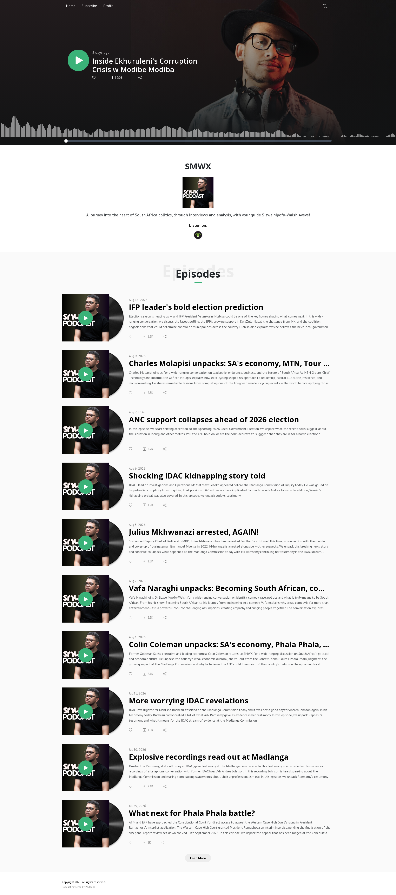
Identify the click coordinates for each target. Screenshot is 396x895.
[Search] (325, 6)
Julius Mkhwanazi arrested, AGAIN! (194, 532)
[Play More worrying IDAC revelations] (85, 711)
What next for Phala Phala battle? (192, 813)
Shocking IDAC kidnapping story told (197, 476)
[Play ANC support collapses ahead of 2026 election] (85, 430)
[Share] (140, 78)
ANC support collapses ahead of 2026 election (214, 420)
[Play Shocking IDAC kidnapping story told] (85, 486)
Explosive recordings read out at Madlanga (209, 757)
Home (70, 6)
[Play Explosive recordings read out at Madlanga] (85, 767)
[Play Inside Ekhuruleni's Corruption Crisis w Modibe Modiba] (78, 60)
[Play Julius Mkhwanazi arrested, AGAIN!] (85, 543)
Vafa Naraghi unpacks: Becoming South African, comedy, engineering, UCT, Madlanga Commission (230, 588)
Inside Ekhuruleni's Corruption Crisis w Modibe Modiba (144, 65)
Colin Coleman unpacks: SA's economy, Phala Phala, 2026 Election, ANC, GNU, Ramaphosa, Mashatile (230, 644)
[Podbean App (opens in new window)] (198, 235)
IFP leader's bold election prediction (196, 307)
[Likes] (94, 77)
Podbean (90, 886)
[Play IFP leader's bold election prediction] (85, 318)
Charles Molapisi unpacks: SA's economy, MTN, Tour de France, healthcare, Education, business (230, 363)
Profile (108, 6)
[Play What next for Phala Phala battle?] (85, 824)
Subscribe (89, 6)
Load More (198, 858)
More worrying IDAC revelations (188, 701)
